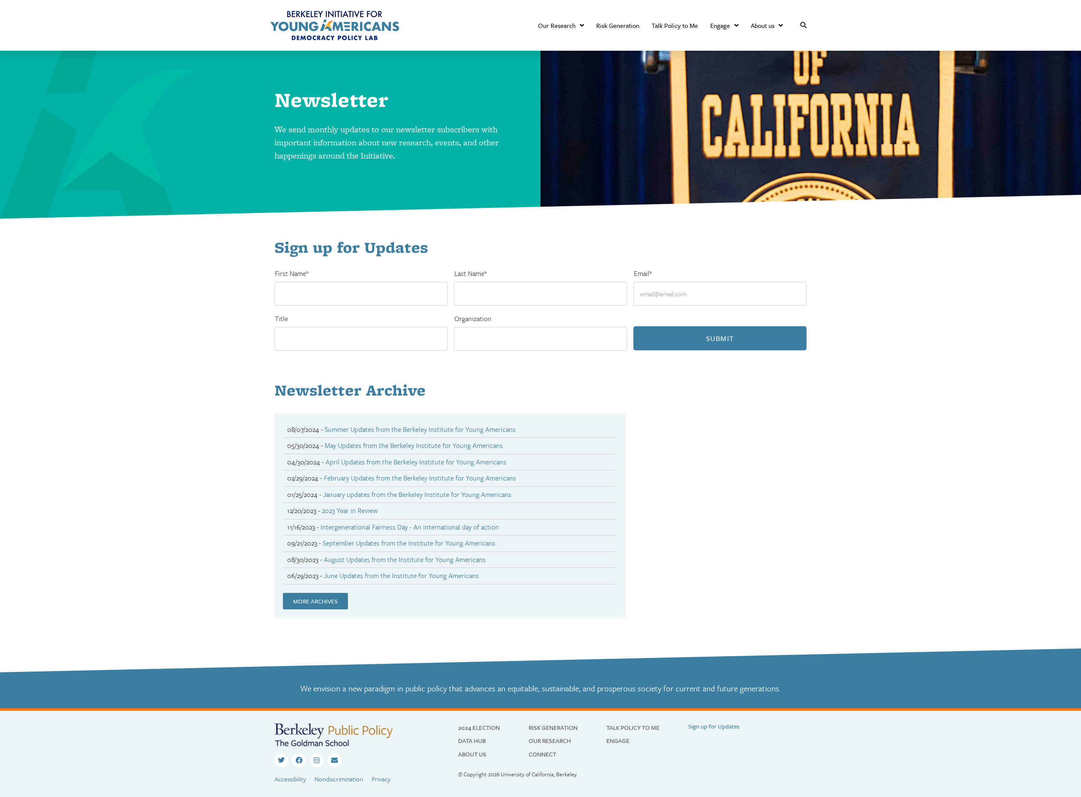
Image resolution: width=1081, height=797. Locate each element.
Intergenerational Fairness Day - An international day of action (409, 527)
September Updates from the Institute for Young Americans (409, 543)
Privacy (381, 778)
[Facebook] (299, 760)
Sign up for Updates (713, 726)
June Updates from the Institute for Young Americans (401, 575)
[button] (803, 25)
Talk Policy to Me (675, 25)
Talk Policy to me (633, 727)
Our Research (557, 25)
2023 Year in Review (350, 510)
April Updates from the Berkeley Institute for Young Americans (416, 462)
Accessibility (290, 778)
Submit (720, 338)
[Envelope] (334, 760)
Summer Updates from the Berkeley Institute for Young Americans (420, 429)
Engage (720, 25)
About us (762, 25)
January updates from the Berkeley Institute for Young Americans (417, 494)
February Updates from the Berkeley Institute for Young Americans (420, 478)
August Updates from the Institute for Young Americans (405, 559)
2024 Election (479, 727)
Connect (542, 754)
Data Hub (472, 740)
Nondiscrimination (339, 778)
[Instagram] (316, 760)
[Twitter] (281, 760)
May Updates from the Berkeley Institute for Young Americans (414, 445)
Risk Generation (617, 25)
